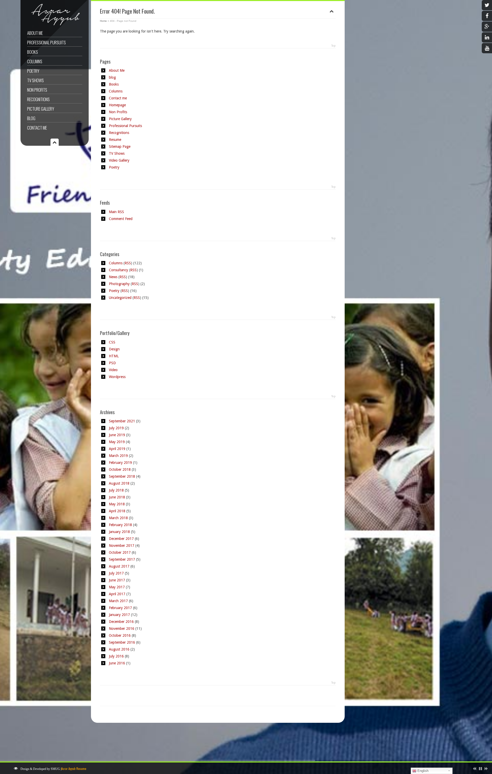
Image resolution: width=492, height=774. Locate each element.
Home (103, 20)
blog (112, 77)
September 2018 (122, 476)
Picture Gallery (40, 109)
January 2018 (119, 532)
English (422, 771)
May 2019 (117, 442)
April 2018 (117, 511)
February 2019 (120, 463)
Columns (34, 61)
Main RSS (116, 212)
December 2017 (121, 539)
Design (114, 349)
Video (113, 370)
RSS (128, 263)
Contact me (37, 127)
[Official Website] (54, 25)
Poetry (33, 71)
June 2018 (117, 497)
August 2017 (119, 566)
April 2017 (117, 594)
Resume (115, 140)
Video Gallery (119, 160)
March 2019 (118, 456)
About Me (35, 33)
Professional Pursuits (46, 42)
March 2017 (118, 601)
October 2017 (120, 552)
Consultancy (118, 270)
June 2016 (117, 663)
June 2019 (117, 435)
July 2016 (116, 656)
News (113, 277)
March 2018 (118, 518)
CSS (112, 342)
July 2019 (116, 428)
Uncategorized (120, 298)
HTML (114, 356)
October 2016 (120, 635)
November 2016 (121, 628)
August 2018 (119, 483)
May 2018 (117, 504)
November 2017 (121, 545)
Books (32, 52)
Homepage (117, 105)
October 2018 (120, 469)
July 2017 (116, 573)
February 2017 (120, 608)
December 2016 (121, 622)
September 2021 (122, 421)
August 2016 (119, 649)
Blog (31, 118)
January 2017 (119, 615)
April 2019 (117, 449)
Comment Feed (120, 219)
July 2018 (116, 490)
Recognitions (38, 99)
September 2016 (122, 642)
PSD (112, 363)
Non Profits (37, 90)
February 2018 (120, 525)
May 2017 (117, 587)
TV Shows (35, 80)
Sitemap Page (119, 146)
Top (333, 45)
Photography (119, 284)
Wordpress (117, 377)
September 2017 (122, 559)
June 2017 (117, 580)
